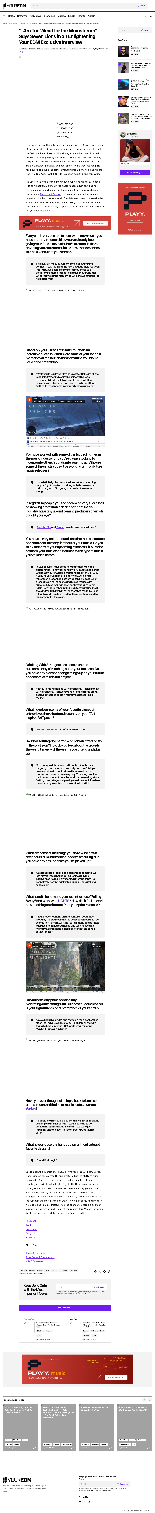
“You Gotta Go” (85, 157)
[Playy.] (77, 1369)
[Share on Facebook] (95, 1271)
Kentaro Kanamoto (48, 729)
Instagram (31, 1229)
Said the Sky (44, 527)
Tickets (94, 1335)
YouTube (30, 1237)
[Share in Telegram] (104, 1271)
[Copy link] (109, 1271)
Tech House (74, 49)
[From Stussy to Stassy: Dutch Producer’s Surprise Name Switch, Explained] (123, 118)
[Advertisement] (135, 209)
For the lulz (141, 1440)
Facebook (31, 1221)
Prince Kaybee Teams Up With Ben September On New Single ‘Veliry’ (141, 65)
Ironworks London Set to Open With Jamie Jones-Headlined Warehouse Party (141, 100)
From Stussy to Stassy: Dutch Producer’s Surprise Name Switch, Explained (141, 116)
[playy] (65, 223)
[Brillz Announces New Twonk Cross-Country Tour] (96, 1427)
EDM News (40, 1331)
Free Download (66, 1444)
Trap (133, 1444)
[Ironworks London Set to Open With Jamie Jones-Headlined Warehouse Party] (123, 101)
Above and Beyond (50, 194)
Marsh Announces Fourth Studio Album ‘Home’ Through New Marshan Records (141, 83)
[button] (4, 16)
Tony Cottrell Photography (40, 1257)
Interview (55, 49)
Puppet (60, 527)
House (47, 49)
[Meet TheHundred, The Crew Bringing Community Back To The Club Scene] (20, 1427)
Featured (49, 1331)
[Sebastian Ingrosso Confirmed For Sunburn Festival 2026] (123, 51)
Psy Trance (63, 49)
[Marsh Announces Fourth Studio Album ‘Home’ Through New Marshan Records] (123, 84)
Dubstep (22, 23)
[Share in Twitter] (100, 1271)
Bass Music (13, 23)
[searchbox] (83, 5)
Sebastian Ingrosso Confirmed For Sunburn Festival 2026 (140, 49)
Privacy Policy (70, 1293)
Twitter (29, 1225)
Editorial (40, 49)
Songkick (31, 1233)
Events (102, 1331)
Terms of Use (82, 1293)
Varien (30, 1108)
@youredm (132, 133)
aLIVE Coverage (34, 1261)
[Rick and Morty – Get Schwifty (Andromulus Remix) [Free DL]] (134, 1427)
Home (5, 23)
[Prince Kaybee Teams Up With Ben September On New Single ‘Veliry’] (123, 67)
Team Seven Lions (36, 1253)
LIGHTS (63, 900)
